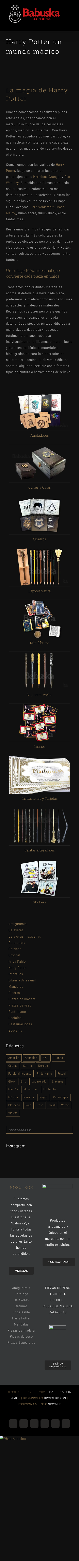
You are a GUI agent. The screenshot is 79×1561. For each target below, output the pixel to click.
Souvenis (15, 1032)
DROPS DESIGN (55, 1400)
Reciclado (16, 1020)
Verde (65, 1107)
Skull (52, 1107)
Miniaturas (30, 1091)
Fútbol (62, 1075)
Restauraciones (20, 1026)
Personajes (60, 1099)
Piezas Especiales (21, 1344)
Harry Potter (18, 969)
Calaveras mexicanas (25, 938)
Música (13, 1099)
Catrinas (15, 951)
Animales (31, 1059)
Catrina (28, 1067)
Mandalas (16, 988)
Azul (45, 1059)
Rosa (40, 1107)
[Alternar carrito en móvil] (63, 27)
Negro (44, 1099)
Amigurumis (18, 926)
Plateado (14, 1107)
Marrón (13, 1091)
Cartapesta (17, 944)
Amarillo (13, 1059)
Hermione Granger (47, 178)
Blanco (58, 1059)
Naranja (28, 1099)
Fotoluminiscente (19, 1075)
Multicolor (50, 1091)
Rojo (28, 1107)
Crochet (14, 957)
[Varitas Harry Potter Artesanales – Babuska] (39, 811)
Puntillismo (17, 1013)
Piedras (14, 995)
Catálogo (21, 1296)
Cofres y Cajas (39, 489)
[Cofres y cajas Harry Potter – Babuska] (39, 448)
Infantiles (16, 976)
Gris (23, 1083)
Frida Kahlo (17, 963)
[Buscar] (69, 1131)
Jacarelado (39, 1083)
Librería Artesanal (22, 982)
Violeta (13, 1114)
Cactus (13, 1067)
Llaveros (58, 1083)
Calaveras (16, 932)
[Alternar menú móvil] (71, 27)
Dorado (43, 1067)
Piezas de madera (22, 1001)
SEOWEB (54, 1406)
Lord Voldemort (42, 209)
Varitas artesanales (39, 852)
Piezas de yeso (20, 1007)
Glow (11, 1083)
